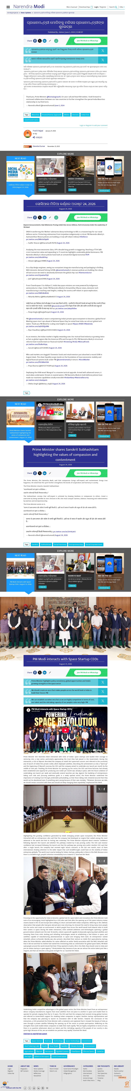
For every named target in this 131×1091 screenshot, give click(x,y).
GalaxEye (100, 1051)
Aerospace (49, 1051)
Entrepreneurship (76, 544)
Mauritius (35, 114)
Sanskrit (35, 544)
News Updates (26, 12)
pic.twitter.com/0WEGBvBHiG (37, 293)
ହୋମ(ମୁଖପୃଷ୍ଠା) (12, 12)
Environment (90, 1046)
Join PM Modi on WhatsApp (87, 40)
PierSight (28, 1056)
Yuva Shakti (54, 1046)
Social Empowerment (94, 544)
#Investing (68, 341)
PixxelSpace (75, 1051)
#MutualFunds (83, 341)
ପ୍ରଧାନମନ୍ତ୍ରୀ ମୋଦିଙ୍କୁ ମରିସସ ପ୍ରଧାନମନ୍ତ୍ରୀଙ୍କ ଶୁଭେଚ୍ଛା (65, 25)
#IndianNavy (69, 377)
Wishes (66, 114)
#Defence (84, 236)
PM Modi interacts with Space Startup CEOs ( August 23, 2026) (20, 583)
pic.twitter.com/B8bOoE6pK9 (37, 239)
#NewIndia (88, 323)
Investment (86, 1040)
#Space (75, 323)
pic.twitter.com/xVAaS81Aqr (37, 257)
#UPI (87, 254)
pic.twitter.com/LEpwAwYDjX (37, 275)
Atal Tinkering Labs (32, 1046)
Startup (48, 1040)
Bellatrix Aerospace (41, 1056)
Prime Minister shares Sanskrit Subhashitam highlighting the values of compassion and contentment (65, 455)
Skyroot (39, 1051)
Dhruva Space (88, 1051)
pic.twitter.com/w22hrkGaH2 (64, 531)
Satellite (64, 1046)
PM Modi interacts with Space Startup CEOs (65, 659)
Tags (26, 114)
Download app (6, 1087)
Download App (104, 190)
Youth (44, 1046)
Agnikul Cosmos (62, 1051)
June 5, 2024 (59, 105)
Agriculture (29, 1051)
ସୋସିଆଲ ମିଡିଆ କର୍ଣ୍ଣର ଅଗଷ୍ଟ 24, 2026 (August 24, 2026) (20, 186)
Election (75, 114)
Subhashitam (46, 544)
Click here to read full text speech (35, 1033)
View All (42, 190)
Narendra (29, 6)
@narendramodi (62, 270)
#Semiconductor (85, 272)
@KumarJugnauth (54, 96)
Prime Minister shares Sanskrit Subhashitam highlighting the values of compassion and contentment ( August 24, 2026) (20, 434)
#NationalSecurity (82, 377)
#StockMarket (84, 359)
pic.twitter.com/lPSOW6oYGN (37, 362)
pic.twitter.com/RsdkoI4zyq (36, 344)
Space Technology (73, 1040)
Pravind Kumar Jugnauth (51, 114)
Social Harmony (60, 544)
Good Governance (31, 119)
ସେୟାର (38, 137)
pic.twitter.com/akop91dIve (66, 308)
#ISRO (81, 323)
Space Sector (37, 1040)
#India (74, 341)
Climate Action (76, 1046)
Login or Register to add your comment (93, 125)
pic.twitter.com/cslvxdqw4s (36, 380)
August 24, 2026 (63, 243)
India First (85, 114)
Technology (58, 1040)
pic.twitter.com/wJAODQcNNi (37, 326)
